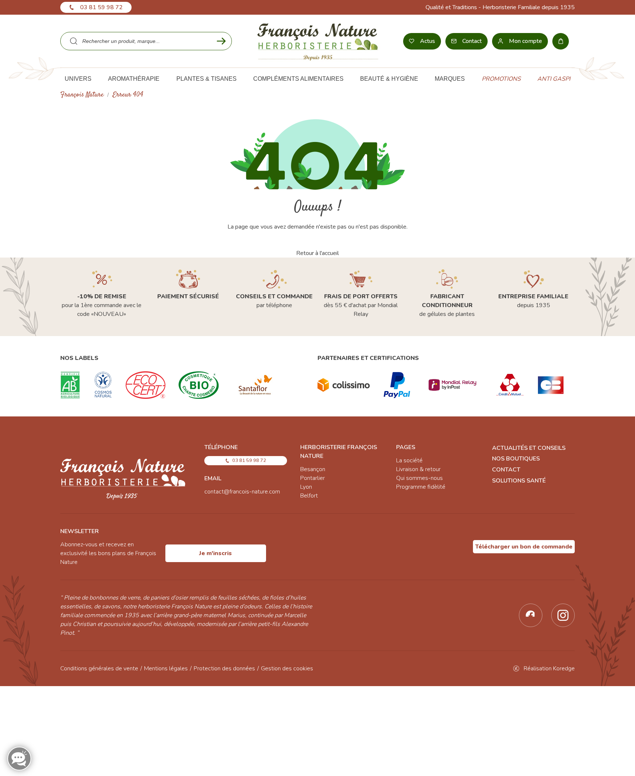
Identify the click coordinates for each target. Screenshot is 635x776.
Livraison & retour (418, 469)
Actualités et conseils (529, 448)
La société (409, 460)
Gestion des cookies (287, 668)
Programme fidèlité (420, 487)
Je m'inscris (215, 553)
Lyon (306, 487)
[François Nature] (317, 41)
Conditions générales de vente (99, 668)
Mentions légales (166, 668)
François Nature (82, 95)
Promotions (501, 79)
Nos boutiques (516, 459)
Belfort (309, 496)
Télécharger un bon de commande (524, 547)
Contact (506, 470)
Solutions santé (519, 481)
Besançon (312, 469)
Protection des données (224, 668)
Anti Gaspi (553, 79)
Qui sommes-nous (419, 478)
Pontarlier (312, 478)
